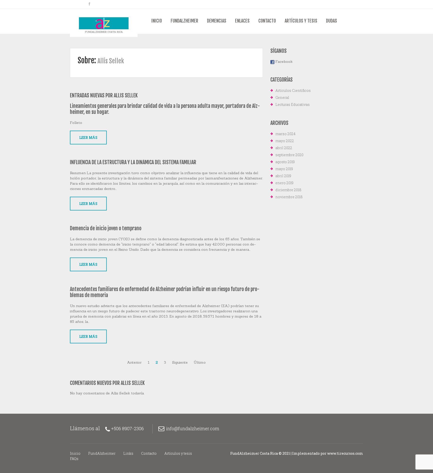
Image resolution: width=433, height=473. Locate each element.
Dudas (331, 21)
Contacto (267, 21)
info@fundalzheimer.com (192, 428)
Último (200, 362)
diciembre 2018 (288, 189)
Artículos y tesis (301, 21)
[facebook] (89, 4)
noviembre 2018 (289, 196)
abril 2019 (283, 175)
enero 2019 (284, 182)
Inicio (156, 21)
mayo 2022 (284, 140)
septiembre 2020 (289, 154)
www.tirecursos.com (345, 453)
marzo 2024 (285, 133)
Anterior (134, 362)
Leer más (88, 137)
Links (128, 453)
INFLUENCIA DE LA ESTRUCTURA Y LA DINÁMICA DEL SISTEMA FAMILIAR (133, 162)
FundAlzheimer (184, 21)
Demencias (216, 21)
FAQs (74, 458)
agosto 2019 (285, 161)
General (282, 97)
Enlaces (242, 21)
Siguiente (180, 362)
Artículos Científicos (293, 90)
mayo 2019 (284, 168)
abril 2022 (283, 147)
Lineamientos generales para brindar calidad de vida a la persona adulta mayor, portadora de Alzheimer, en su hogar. (165, 109)
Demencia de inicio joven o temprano (105, 228)
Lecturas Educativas (292, 104)
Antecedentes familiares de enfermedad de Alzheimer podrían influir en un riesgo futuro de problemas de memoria (164, 292)
